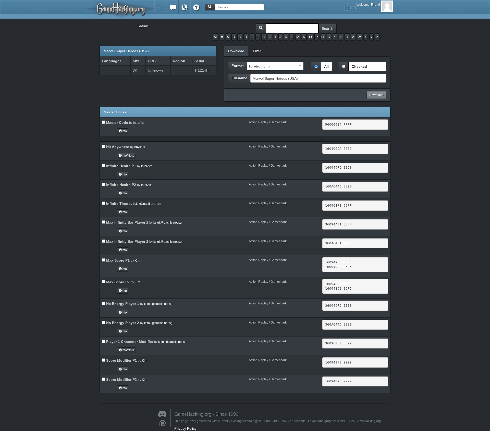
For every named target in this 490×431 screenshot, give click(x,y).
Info (124, 131)
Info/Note (128, 155)
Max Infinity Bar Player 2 (126, 241)
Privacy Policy (185, 428)
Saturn (143, 26)
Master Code (116, 122)
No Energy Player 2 (122, 323)
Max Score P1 (117, 260)
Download (376, 95)
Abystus (139, 147)
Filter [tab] (257, 51)
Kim (137, 260)
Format (237, 66)
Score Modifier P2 (121, 380)
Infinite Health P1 (120, 166)
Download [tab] (236, 51)
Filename (239, 78)
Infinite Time (116, 203)
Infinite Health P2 (120, 185)
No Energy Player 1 (122, 304)
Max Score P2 (117, 282)
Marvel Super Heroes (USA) (126, 51)
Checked (359, 66)
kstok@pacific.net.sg (147, 204)
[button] (160, 6)
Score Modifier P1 (121, 360)
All (215, 37)
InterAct (146, 166)
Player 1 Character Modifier (129, 342)
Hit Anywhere (117, 147)
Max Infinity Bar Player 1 (126, 222)
